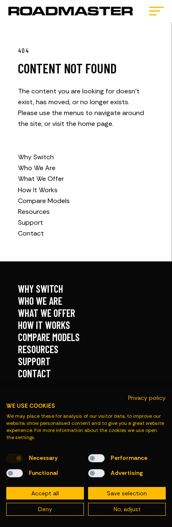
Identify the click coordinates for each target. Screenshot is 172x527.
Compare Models (44, 200)
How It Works (38, 190)
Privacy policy (147, 398)
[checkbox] (14, 458)
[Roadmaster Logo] (70, 11)
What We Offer (41, 178)
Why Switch (36, 157)
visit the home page (82, 123)
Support (30, 222)
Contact (31, 233)
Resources (34, 211)
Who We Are (37, 167)
